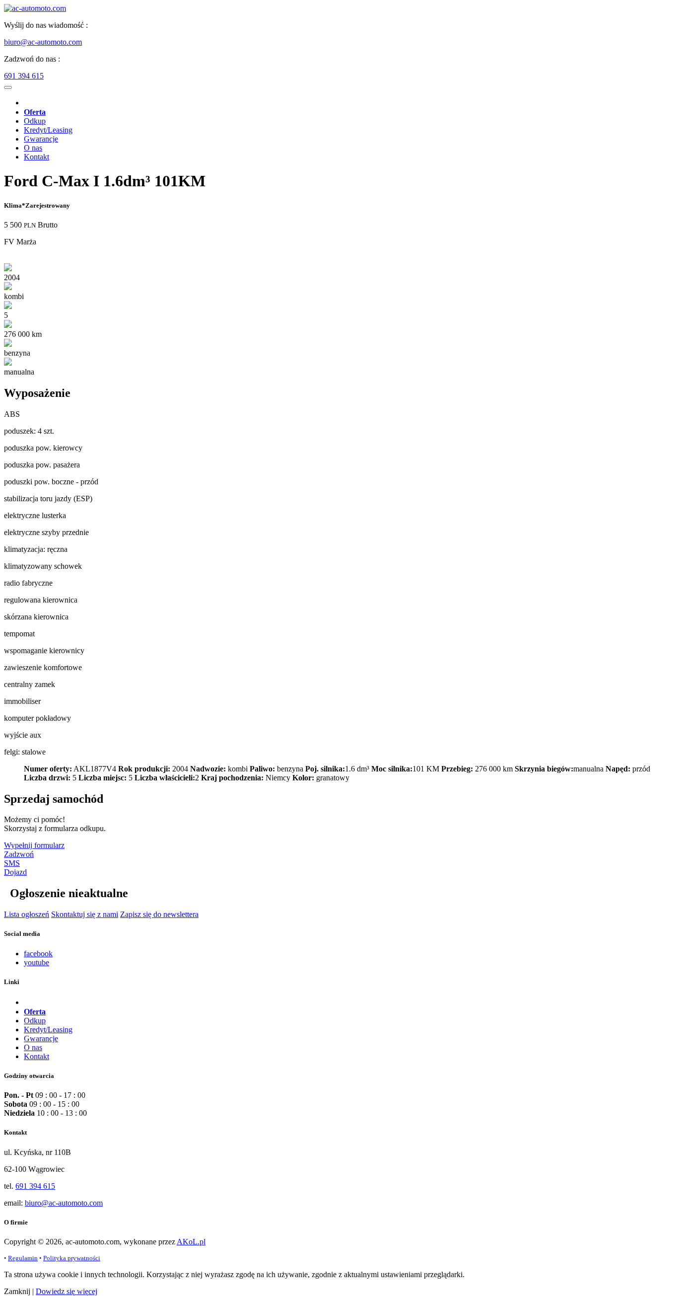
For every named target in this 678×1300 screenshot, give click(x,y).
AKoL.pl (191, 1241)
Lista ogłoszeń (26, 914)
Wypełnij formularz (34, 845)
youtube (36, 962)
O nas (33, 148)
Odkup (35, 121)
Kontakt (36, 157)
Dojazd (15, 872)
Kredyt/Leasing (48, 130)
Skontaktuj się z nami (84, 914)
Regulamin (23, 1258)
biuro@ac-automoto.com (43, 42)
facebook (38, 953)
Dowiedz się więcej (66, 1291)
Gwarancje (41, 139)
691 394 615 (24, 76)
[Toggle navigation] (8, 87)
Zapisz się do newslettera (159, 914)
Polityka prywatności (71, 1258)
